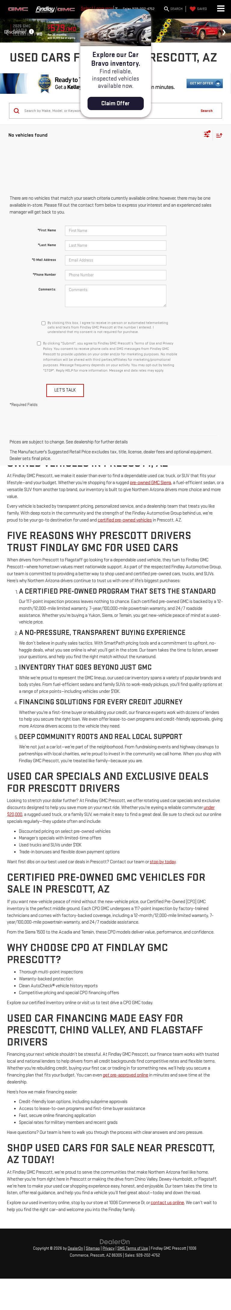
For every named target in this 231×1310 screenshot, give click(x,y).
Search (207, 110)
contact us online (167, 1203)
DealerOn (75, 1248)
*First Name (47, 230)
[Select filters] (207, 135)
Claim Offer (115, 103)
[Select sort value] (218, 135)
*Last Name (47, 245)
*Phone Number (44, 274)
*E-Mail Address (44, 260)
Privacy (109, 1248)
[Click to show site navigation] (220, 9)
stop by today (163, 862)
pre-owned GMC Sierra (150, 483)
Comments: (47, 289)
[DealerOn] (115, 1242)
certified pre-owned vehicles (125, 520)
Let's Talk (65, 390)
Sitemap (93, 1248)
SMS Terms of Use (132, 1248)
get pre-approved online (125, 1075)
